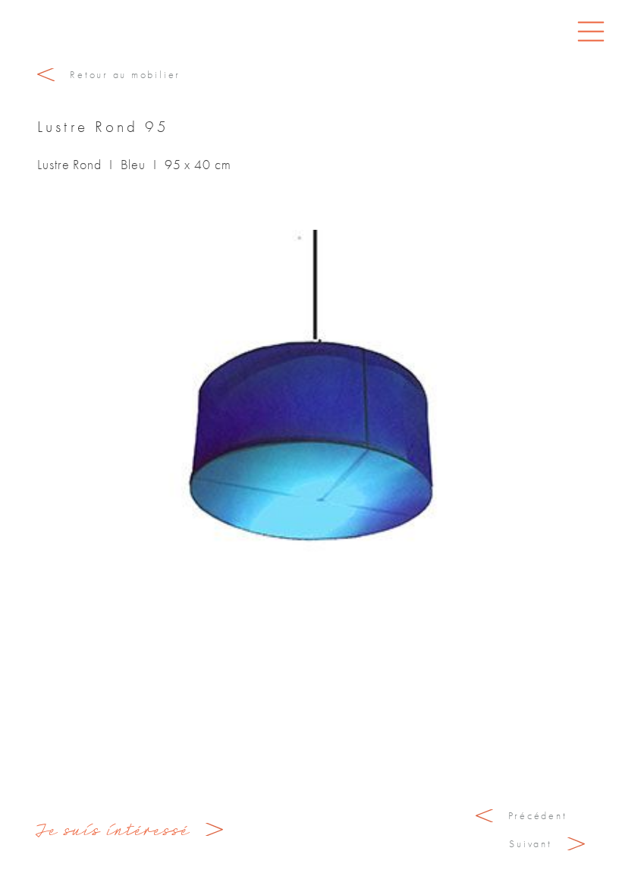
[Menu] (591, 31)
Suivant (530, 843)
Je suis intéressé (113, 829)
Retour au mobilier (125, 74)
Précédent (537, 815)
